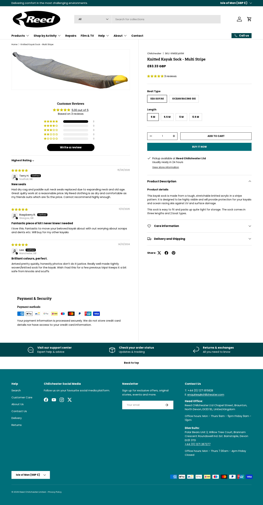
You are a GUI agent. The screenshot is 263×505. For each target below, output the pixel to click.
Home (14, 44)
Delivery (16, 418)
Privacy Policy (55, 492)
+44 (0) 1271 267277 (198, 444)
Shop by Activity (45, 36)
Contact (137, 36)
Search (16, 390)
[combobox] (147, 19)
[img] (19, 170)
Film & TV (87, 36)
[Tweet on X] (159, 252)
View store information (165, 167)
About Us (17, 404)
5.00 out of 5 (80, 110)
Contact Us (19, 411)
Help (101, 36)
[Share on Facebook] (166, 252)
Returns (16, 425)
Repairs (70, 36)
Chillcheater (154, 53)
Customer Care (21, 397)
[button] (249, 19)
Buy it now (199, 146)
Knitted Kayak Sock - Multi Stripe (37, 44)
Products (18, 36)
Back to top (131, 363)
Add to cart (216, 136)
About (118, 36)
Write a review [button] (71, 147)
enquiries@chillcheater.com (205, 394)
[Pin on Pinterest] (173, 252)
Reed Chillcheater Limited (33, 492)
